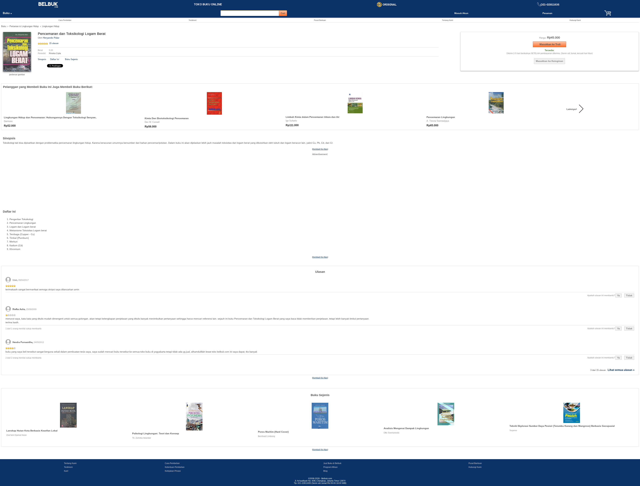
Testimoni (192, 20)
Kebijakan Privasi (173, 471)
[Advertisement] (320, 179)
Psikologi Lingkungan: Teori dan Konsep (155, 433)
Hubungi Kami (575, 20)
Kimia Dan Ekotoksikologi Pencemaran (167, 118)
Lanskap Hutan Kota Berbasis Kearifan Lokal (32, 430)
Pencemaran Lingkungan (440, 117)
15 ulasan (53, 43)
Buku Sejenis (71, 59)
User (14, 280)
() (320, 149)
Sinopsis (42, 59)
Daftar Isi (54, 59)
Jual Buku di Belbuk (332, 463)
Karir (66, 471)
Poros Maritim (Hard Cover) (273, 431)
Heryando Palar (51, 37)
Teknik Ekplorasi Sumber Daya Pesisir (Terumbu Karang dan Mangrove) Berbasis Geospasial (562, 426)
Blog (325, 471)
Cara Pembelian (64, 20)
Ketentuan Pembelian (174, 467)
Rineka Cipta (55, 53)
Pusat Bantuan (320, 20)
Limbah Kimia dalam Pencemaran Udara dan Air (312, 117)
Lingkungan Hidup (50, 26)
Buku (6, 13)
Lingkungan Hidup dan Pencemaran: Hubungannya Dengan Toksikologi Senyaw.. (50, 117)
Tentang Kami (447, 20)
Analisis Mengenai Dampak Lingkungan (406, 428)
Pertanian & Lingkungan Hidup (24, 26)
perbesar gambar (17, 74)
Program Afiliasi (330, 467)
